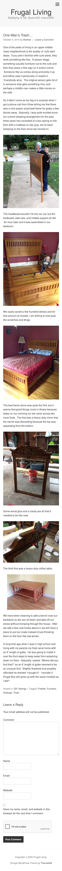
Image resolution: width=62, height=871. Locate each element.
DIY (15, 688)
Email (6, 775)
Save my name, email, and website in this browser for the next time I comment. (26, 811)
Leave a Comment (44, 39)
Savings (22, 688)
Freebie (42, 688)
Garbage (7, 692)
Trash (16, 692)
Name (6, 761)
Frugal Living (31, 11)
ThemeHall (46, 863)
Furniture (51, 688)
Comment (8, 720)
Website (7, 790)
